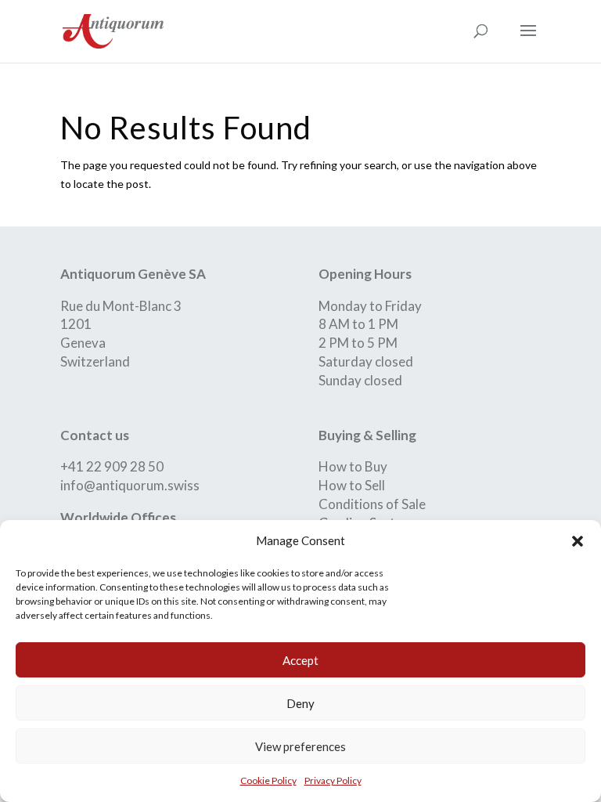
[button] (577, 541)
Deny (300, 703)
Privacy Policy (333, 780)
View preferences (300, 746)
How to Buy (352, 466)
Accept (300, 660)
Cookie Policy (268, 780)
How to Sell (351, 485)
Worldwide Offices (118, 517)
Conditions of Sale (372, 504)
